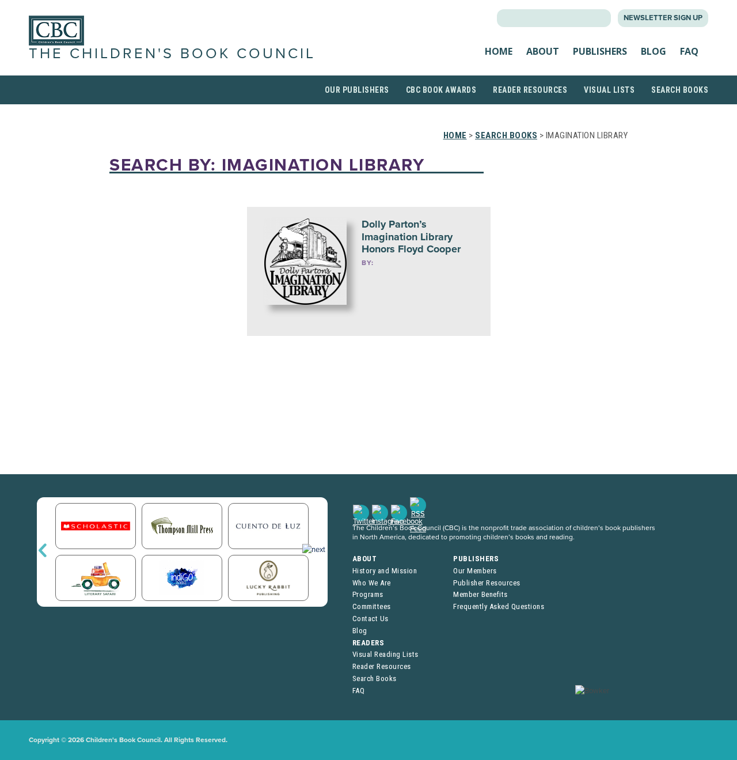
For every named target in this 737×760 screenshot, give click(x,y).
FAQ (689, 51)
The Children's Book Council (172, 53)
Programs (367, 594)
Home (498, 51)
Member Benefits (480, 594)
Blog (653, 51)
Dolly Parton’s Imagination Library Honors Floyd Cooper (411, 236)
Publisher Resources (487, 582)
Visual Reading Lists (385, 654)
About (542, 51)
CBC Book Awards (441, 89)
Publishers (600, 51)
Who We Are (371, 582)
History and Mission (384, 570)
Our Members (475, 570)
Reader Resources (530, 89)
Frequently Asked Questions (498, 606)
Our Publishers (357, 89)
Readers (368, 642)
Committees (371, 606)
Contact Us (370, 618)
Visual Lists (609, 89)
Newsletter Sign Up (663, 17)
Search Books (679, 89)
